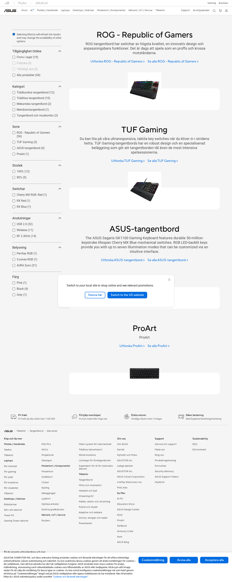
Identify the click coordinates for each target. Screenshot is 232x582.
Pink (15, 282)
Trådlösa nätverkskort (90, 449)
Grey (15, 294)
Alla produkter (21, 74)
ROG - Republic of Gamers (28, 131)
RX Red (17, 200)
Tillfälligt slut (20, 68)
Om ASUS (122, 444)
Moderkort (47, 471)
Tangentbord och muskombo (30, 114)
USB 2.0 (17, 223)
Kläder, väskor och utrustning (94, 501)
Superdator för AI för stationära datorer (96, 467)
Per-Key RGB (20, 252)
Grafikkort (47, 477)
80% (15, 176)
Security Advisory (164, 471)
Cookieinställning (153, 560)
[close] (169, 279)
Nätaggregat (48, 493)
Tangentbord (86, 479)
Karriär (121, 449)
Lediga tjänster (125, 465)
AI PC (120, 498)
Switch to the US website (127, 295)
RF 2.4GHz (19, 235)
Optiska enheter (50, 504)
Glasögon (47, 460)
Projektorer (48, 455)
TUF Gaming (20, 141)
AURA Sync (19, 264)
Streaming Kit (86, 496)
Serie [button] (16, 127)
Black (15, 288)
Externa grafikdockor (53, 509)
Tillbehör (8, 455)
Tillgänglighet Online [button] (27, 51)
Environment (199, 449)
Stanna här (95, 295)
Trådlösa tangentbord (26, 97)
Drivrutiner (160, 465)
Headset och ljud (88, 490)
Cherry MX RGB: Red (25, 194)
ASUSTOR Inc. (125, 460)
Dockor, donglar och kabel (93, 517)
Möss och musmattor (90, 485)
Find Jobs (122, 487)
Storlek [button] (17, 165)
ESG (194, 444)
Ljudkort (46, 498)
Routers (46, 520)
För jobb (8, 477)
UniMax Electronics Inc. (129, 482)
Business (223, 3)
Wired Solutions (87, 455)
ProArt (16, 153)
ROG (120, 515)
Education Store (125, 504)
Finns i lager (20, 56)
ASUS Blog (123, 542)
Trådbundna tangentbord (28, 91)
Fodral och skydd (88, 507)
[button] (212, 3)
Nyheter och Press (127, 455)
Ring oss (159, 455)
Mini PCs (46, 444)
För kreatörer (11, 482)
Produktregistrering (165, 460)
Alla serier (52, 431)
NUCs (45, 449)
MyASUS (160, 482)
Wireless (17, 229)
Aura (119, 536)
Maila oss (160, 449)
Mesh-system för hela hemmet (95, 444)
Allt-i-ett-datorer (13, 509)
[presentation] (13, 34)
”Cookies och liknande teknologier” (70, 576)
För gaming (10, 471)
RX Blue (17, 206)
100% (15, 170)
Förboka (17, 62)
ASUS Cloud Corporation (130, 476)
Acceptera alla (214, 560)
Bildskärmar (10, 504)
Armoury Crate (125, 531)
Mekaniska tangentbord (27, 103)
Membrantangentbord (26, 108)
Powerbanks (85, 523)
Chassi (45, 482)
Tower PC (9, 515)
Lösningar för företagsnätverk (95, 460)
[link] (10, 10)
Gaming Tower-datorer (16, 520)
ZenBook (122, 525)
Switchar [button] (18, 189)
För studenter (11, 488)
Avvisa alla (183, 560)
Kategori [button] (18, 86)
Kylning (45, 487)
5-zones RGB (20, 258)
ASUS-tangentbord (24, 147)
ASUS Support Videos (167, 476)
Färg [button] (15, 277)
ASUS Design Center (128, 509)
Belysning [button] (19, 247)
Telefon (8, 449)
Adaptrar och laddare (90, 512)
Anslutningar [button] (21, 218)
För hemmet (10, 466)
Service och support (166, 444)
